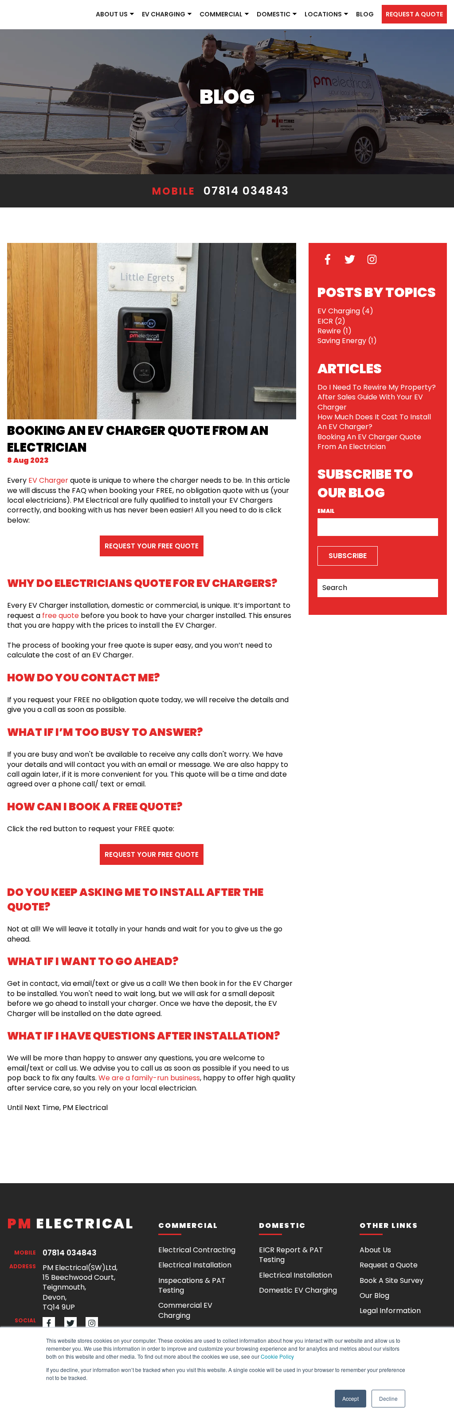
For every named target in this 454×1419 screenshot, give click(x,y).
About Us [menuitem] (375, 1250)
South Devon (336, 30)
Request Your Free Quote (152, 546)
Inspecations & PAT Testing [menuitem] (192, 1285)
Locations (323, 14)
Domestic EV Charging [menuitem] (298, 1290)
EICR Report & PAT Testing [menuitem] (291, 1255)
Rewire (334, 331)
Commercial (221, 14)
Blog (365, 14)
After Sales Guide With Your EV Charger (370, 402)
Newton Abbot (338, 62)
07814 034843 (246, 191)
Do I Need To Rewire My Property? (376, 387)
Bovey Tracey (336, 110)
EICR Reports (230, 78)
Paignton (330, 142)
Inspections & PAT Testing (253, 62)
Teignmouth (334, 46)
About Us (112, 14)
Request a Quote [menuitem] (389, 1265)
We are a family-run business (149, 1078)
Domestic (273, 14)
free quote (60, 615)
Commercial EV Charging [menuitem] (185, 1310)
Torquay (328, 78)
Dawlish (327, 126)
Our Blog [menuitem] (374, 1295)
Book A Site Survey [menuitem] (391, 1280)
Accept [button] (350, 1398)
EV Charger (48, 480)
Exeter (324, 94)
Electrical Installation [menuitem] (194, 1265)
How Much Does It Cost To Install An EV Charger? (374, 422)
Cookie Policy (277, 1356)
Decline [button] (388, 1398)
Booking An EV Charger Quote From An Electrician (369, 442)
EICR (331, 321)
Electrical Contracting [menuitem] (196, 1250)
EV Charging (163, 14)
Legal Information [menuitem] (390, 1311)
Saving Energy (347, 341)
